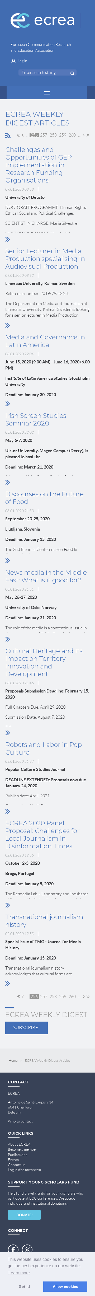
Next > (84, 135)
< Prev (23, 135)
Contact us (16, 1165)
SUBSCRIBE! (26, 1027)
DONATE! (24, 1215)
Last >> (88, 135)
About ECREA (19, 1144)
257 (43, 135)
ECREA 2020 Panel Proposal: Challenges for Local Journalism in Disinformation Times (42, 834)
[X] (27, 1249)
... (27, 135)
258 (53, 135)
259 (62, 135)
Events (13, 1160)
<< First (18, 135)
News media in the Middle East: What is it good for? (46, 576)
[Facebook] (13, 1249)
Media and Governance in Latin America (45, 341)
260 (72, 135)
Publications (17, 1155)
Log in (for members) (24, 1170)
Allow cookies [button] (65, 1286)
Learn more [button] (19, 1273)
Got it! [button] (24, 1286)
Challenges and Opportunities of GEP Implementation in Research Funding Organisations (38, 165)
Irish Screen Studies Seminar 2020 (35, 419)
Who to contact (20, 1121)
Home (13, 1061)
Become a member (22, 1149)
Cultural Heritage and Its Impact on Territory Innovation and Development (44, 662)
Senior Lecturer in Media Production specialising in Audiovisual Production (45, 258)
